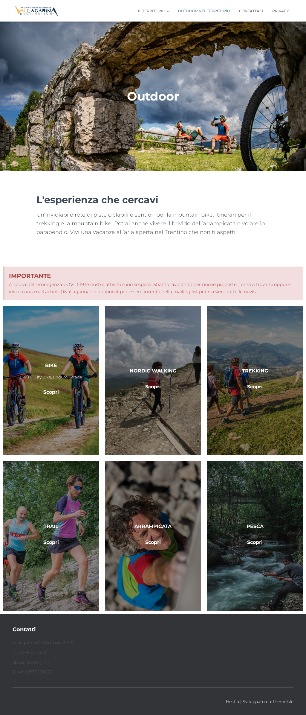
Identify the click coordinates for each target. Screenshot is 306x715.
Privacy (280, 11)
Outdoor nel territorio (204, 11)
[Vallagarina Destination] (36, 10)
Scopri (51, 542)
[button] (167, 11)
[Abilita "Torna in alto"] (294, 703)
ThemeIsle (282, 701)
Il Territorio (152, 11)
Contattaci (251, 11)
